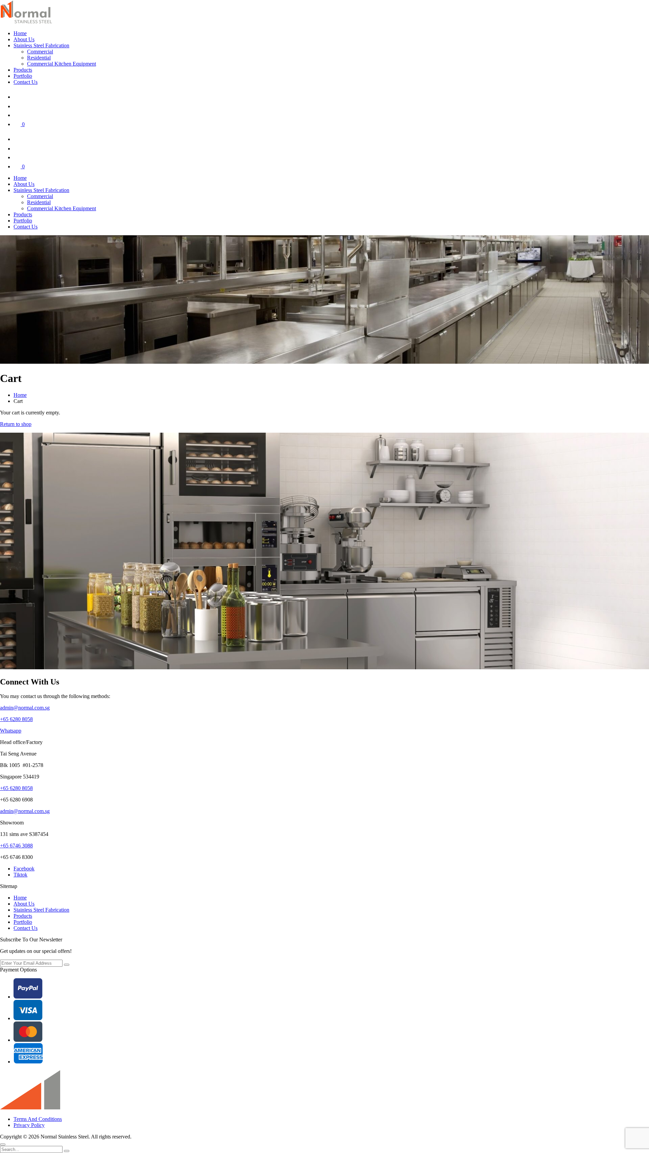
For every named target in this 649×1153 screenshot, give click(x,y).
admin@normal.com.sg (25, 708)
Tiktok (20, 875)
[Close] (2, 1145)
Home (20, 33)
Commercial (40, 51)
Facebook (24, 868)
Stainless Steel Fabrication (41, 45)
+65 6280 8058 (16, 719)
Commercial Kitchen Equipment (61, 64)
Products (23, 70)
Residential (39, 58)
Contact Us (26, 82)
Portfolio (23, 76)
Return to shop (15, 424)
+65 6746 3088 (16, 845)
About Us (24, 39)
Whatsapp (10, 731)
